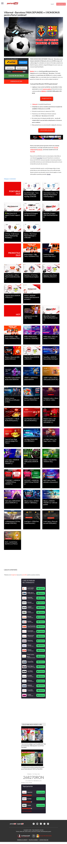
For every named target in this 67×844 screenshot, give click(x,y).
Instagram (39, 149)
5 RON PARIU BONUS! (46, 130)
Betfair (48, 174)
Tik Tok (56, 147)
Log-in (52, 4)
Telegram (32, 149)
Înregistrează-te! (46, 98)
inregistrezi (14, 574)
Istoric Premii (28, 782)
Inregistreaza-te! (61, 4)
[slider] (18, 71)
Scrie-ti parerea (10, 68)
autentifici (24, 574)
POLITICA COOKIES (33, 839)
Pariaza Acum (16, 81)
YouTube (32, 151)
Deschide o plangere (21, 68)
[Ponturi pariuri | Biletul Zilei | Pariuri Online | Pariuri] (12, 4)
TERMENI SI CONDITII (22, 839)
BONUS (16, 76)
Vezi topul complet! (27, 811)
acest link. (39, 158)
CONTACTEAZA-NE (43, 839)
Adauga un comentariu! (10, 178)
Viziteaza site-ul (23, 62)
